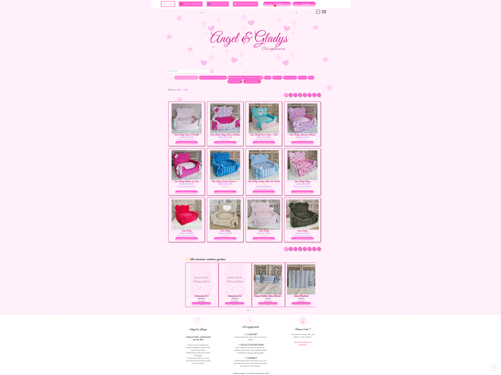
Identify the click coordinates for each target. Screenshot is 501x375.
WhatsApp (303, 345)
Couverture (277, 77)
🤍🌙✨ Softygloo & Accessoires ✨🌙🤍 (245, 77)
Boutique (168, 4)
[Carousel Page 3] (253, 310)
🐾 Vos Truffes (218, 4)
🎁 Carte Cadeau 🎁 (252, 81)
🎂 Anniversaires (245, 4)
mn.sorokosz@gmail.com (302, 342)
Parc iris (302, 77)
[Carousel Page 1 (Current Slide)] (248, 310)
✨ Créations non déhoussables (213, 77)
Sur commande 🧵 (235, 81)
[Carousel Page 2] (250, 310)
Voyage (311, 77)
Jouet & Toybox (290, 77)
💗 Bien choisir (190, 4)
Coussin (267, 77)
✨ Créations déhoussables (186, 77)
